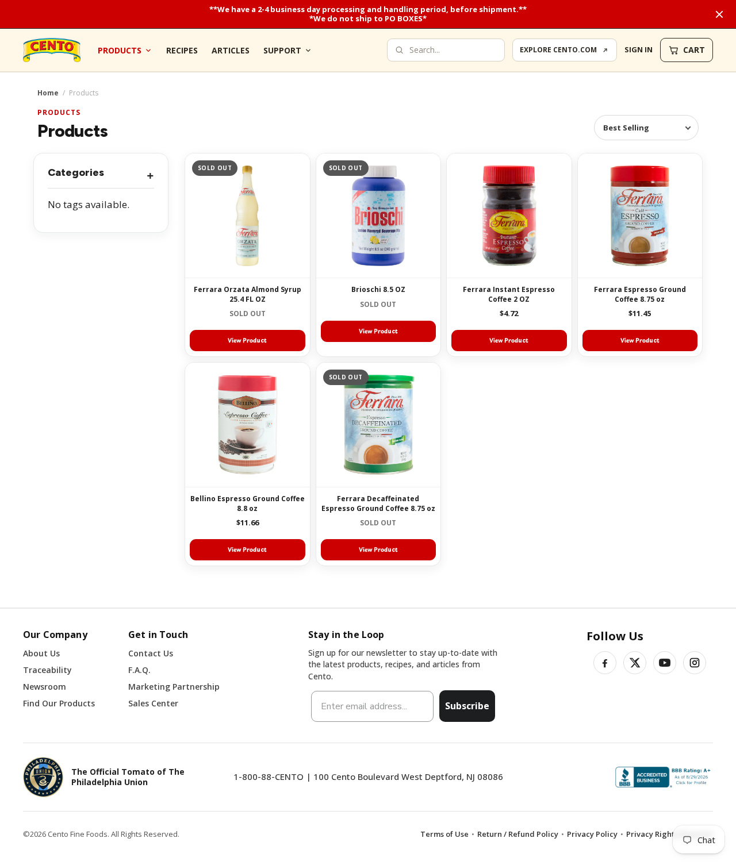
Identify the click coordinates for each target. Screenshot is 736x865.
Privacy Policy (592, 834)
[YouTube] (664, 662)
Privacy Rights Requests (669, 834)
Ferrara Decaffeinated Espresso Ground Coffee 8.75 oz (378, 503)
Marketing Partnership (174, 686)
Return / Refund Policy (517, 834)
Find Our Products (59, 703)
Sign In (638, 49)
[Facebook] (604, 662)
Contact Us (150, 653)
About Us (41, 653)
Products (119, 50)
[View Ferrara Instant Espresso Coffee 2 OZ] (509, 215)
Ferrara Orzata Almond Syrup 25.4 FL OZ (247, 294)
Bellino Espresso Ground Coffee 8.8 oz (247, 503)
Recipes (182, 50)
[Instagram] (694, 662)
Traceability (47, 669)
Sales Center (153, 703)
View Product (247, 340)
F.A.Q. (139, 669)
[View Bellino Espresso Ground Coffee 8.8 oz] (247, 425)
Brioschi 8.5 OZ (378, 289)
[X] (634, 662)
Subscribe (467, 705)
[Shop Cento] (51, 50)
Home (48, 93)
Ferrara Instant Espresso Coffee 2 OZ (509, 294)
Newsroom (44, 686)
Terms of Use (444, 834)
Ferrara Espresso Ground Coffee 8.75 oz (640, 294)
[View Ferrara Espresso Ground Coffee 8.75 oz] (640, 215)
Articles (231, 50)
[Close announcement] (719, 14)
